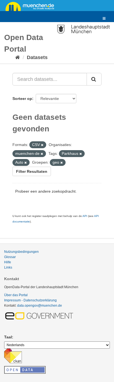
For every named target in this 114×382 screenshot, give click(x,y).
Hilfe (7, 262)
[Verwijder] (42, 145)
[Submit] (94, 79)
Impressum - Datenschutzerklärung (30, 300)
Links (8, 267)
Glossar (10, 257)
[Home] (17, 57)
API (84, 215)
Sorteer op (22, 98)
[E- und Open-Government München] (40, 316)
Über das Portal (16, 295)
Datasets (37, 57)
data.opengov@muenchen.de (39, 305)
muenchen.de (31, 6)
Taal (8, 337)
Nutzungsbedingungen (21, 252)
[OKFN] (25, 368)
